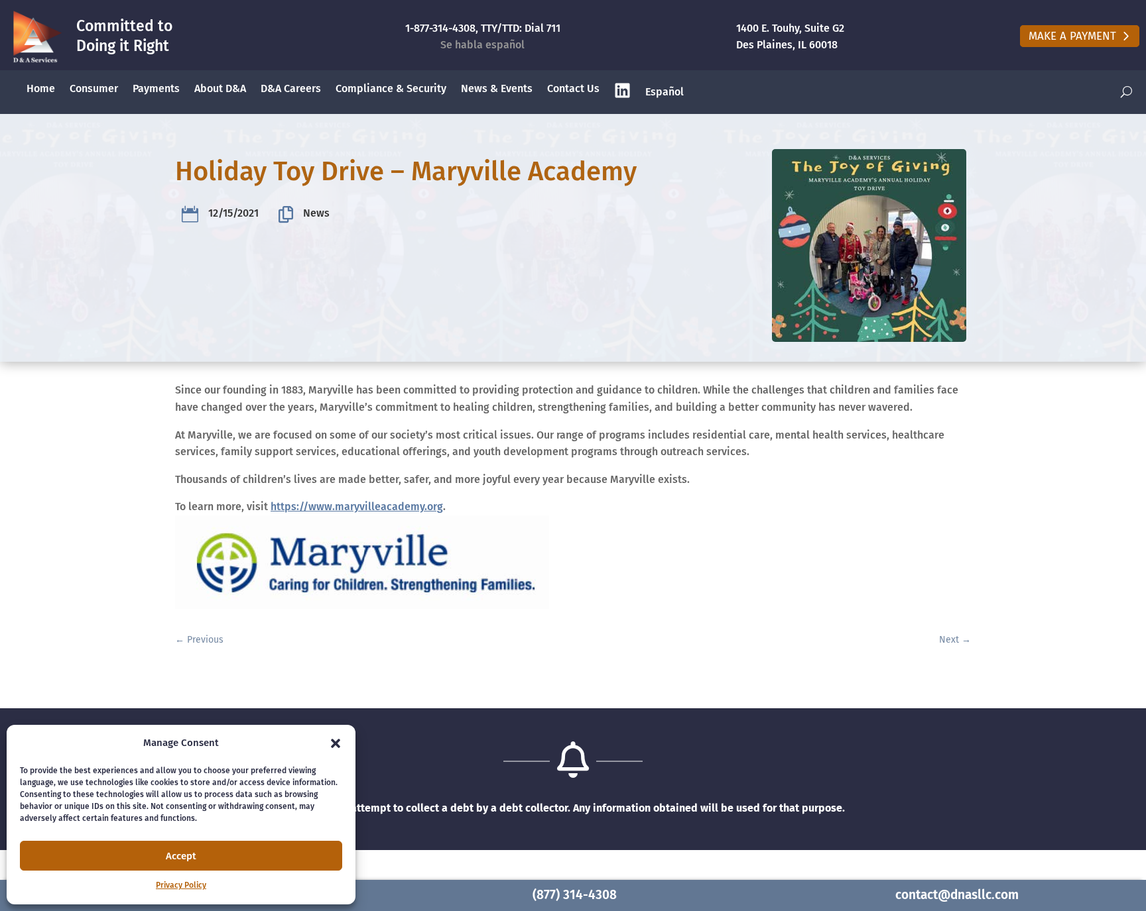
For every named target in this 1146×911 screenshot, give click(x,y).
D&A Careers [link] (291, 88)
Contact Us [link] (573, 88)
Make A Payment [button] (1072, 36)
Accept (181, 856)
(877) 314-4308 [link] (575, 894)
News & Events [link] (497, 88)
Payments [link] (156, 88)
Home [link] (41, 88)
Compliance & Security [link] (391, 88)
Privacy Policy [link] (181, 885)
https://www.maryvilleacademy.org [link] (357, 506)
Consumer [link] (94, 88)
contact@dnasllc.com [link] (957, 894)
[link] (36, 37)
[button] (335, 743)
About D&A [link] (220, 88)
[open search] (1126, 92)
